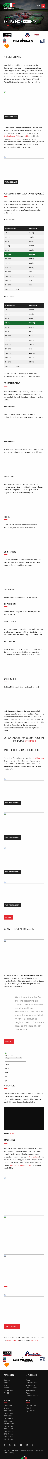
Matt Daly (34, 1340)
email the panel (15, 139)
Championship (31, 1375)
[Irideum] (42, 41)
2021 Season (8, 1421)
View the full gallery (11, 1326)
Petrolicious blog (37, 758)
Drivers (6, 1385)
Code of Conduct (32, 1396)
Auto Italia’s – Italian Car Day (20, 1165)
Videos (6, 1388)
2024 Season (9, 1413)
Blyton (18, 136)
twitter (8, 1340)
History (7, 1400)
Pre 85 (6, 1393)
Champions (8, 1405)
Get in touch (30, 741)
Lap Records (8, 1390)
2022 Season (9, 1418)
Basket (28, 1408)
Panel (28, 1393)
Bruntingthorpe (9, 136)
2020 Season (9, 1424)
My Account (30, 1411)
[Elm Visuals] (22, 41)
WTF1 (12, 1133)
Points (6, 1383)
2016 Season (8, 1434)
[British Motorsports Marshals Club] (7, 46)
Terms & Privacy (9, 1453)
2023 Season (9, 1416)
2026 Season (9, 1375)
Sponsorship (30, 1390)
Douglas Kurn (34, 1157)
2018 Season (8, 1429)
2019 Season (8, 1426)
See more (8, 917)
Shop (28, 1400)
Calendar (7, 1380)
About (28, 1380)
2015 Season (8, 1436)
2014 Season (8, 1439)
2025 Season (9, 1411)
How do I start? (31, 1388)
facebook (15, 1340)
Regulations (30, 1385)
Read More (8, 1041)
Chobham (27, 136)
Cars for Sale (31, 1405)
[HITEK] (33, 35)
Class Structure (32, 1383)
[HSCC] (7, 35)
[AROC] (4, 41)
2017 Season (8, 1431)
